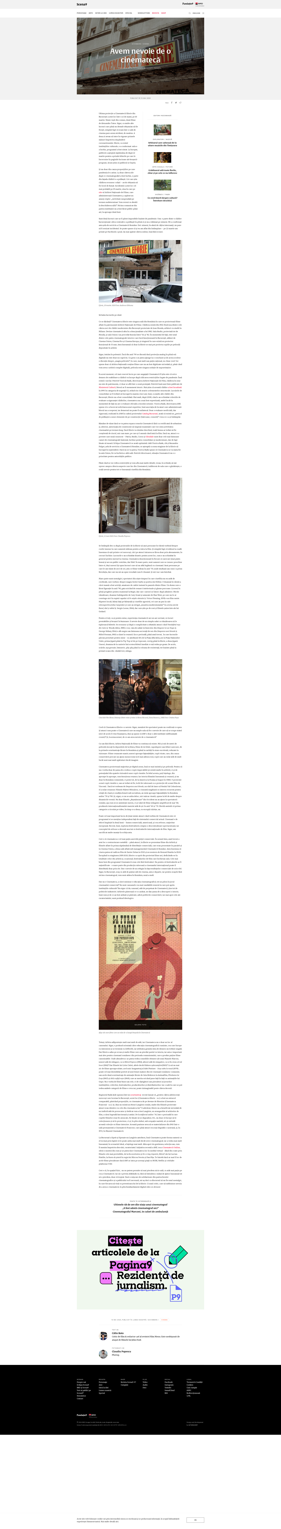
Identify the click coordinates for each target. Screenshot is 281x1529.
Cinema (146, 44)
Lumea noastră (116, 13)
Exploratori (158, 139)
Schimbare (136, 44)
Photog (115, 1355)
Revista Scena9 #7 (128, 1382)
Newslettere (144, 13)
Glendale (150, 437)
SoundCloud (170, 1390)
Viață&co (159, 194)
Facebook (169, 1382)
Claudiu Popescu (153, 68)
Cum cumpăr (192, 1388)
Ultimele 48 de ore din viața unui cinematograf (140, 1204)
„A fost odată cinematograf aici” (140, 1208)
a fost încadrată (175, 387)
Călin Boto (127, 68)
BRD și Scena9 (83, 1388)
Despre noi (81, 1382)
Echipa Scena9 (83, 1385)
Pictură (169, 167)
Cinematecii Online (171, 1147)
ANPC (189, 1390)
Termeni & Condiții (195, 1382)
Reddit (180, 102)
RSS (166, 1393)
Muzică (169, 139)
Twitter (176, 102)
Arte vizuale (158, 167)
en (194, 13)
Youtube (168, 1388)
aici (116, 1522)
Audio (145, 1385)
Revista (155, 13)
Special (128, 13)
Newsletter (81, 1396)
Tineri (167, 194)
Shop (163, 13)
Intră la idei (101, 13)
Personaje (81, 13)
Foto (144, 1388)
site (100, 192)
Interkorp (193, 1425)
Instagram (169, 1385)
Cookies (190, 1385)
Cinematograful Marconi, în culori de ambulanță (140, 1211)
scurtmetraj (136, 1095)
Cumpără (124, 1385)
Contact (80, 1399)
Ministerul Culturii (107, 387)
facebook (171, 102)
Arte (91, 13)
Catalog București (150, 414)
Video (145, 1382)
